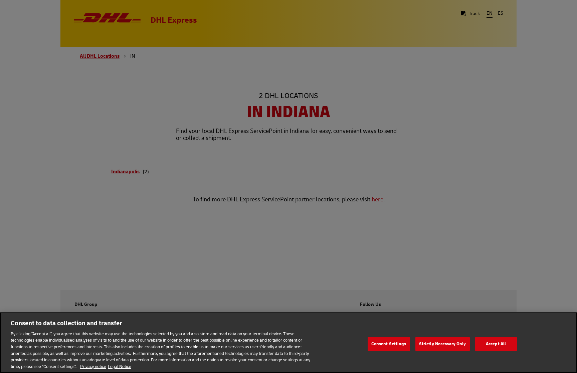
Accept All (496, 344)
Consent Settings (388, 344)
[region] (288, 342)
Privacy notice (93, 366)
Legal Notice (119, 366)
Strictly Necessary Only (442, 344)
